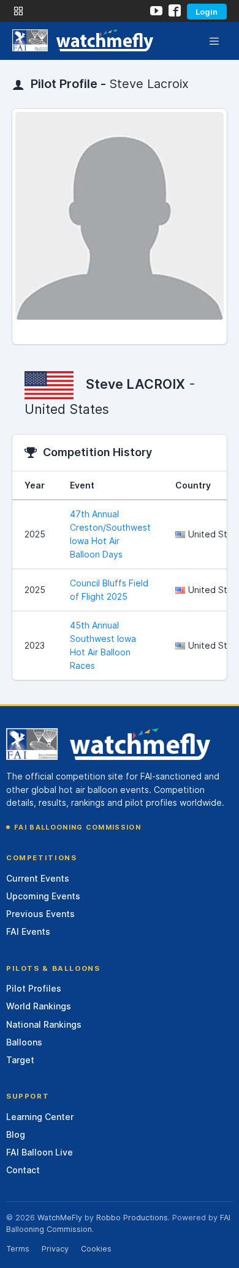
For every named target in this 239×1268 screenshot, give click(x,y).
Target (20, 1060)
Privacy (55, 1248)
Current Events (37, 878)
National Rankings (44, 1024)
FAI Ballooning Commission (77, 827)
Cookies (96, 1248)
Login (206, 12)
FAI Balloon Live (39, 1152)
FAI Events (28, 931)
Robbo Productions (132, 1217)
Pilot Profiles (33, 988)
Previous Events (40, 914)
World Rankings (38, 1006)
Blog (15, 1134)
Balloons (24, 1042)
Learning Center (40, 1116)
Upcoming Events (43, 896)
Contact (23, 1170)
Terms (17, 1248)
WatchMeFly (59, 1217)
